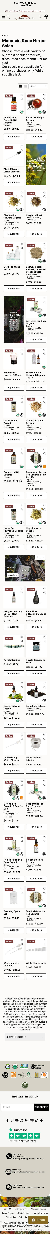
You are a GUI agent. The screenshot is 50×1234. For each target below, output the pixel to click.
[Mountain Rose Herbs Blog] (32, 1120)
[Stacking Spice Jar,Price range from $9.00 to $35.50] (14, 897)
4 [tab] (39, 579)
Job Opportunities (21, 1209)
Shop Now (12, 575)
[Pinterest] (12, 1120)
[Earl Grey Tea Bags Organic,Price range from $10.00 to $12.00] (36, 307)
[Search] (8, 17)
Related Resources (16, 1037)
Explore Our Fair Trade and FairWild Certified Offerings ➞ (25, 11)
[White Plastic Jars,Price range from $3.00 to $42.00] (36, 949)
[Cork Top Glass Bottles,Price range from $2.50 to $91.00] (14, 253)
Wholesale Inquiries (38, 1209)
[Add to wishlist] (22, 95)
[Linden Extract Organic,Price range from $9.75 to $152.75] (14, 692)
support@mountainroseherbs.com (28, 1172)
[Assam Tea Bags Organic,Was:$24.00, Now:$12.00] (36, 103)
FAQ (20, 1217)
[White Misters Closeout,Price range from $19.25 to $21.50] (14, 949)
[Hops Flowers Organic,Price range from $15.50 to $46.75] (36, 514)
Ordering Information (40, 1213)
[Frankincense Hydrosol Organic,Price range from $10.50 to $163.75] (36, 358)
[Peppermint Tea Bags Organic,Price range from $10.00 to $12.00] (36, 789)
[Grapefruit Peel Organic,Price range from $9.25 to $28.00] (36, 406)
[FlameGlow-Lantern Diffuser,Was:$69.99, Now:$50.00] (14, 358)
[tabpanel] (25, 568)
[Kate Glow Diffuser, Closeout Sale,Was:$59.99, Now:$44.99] (36, 597)
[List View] (25, 86)
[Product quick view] (22, 99)
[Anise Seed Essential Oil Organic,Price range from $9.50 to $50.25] (14, 103)
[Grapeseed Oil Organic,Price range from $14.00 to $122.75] (14, 458)
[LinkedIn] (26, 1120)
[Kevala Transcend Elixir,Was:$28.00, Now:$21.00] (36, 646)
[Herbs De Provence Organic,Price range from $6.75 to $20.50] (14, 514)
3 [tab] (36, 579)
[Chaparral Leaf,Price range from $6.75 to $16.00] (36, 201)
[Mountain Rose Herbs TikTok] (36, 1120)
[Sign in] (40, 17)
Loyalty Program (8, 1213)
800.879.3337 (19, 1156)
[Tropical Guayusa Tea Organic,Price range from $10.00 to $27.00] (36, 897)
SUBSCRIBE (41, 1107)
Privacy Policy (11, 1217)
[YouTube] (17, 1120)
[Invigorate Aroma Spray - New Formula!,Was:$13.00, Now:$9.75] (14, 597)
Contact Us (8, 1209)
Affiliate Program (23, 1213)
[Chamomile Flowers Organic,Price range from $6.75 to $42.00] (14, 201)
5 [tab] (43, 579)
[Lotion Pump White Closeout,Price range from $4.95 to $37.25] (14, 743)
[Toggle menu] (3, 17)
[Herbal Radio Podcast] (41, 1120)
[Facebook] (7, 1120)
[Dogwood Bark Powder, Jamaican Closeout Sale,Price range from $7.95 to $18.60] (36, 253)
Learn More (25, 5)
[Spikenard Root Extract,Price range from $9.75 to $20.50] (36, 846)
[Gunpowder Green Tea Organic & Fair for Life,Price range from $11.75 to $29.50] (36, 458)
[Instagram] (21, 1120)
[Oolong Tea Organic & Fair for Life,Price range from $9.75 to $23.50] (14, 789)
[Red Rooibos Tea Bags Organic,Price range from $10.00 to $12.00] (14, 846)
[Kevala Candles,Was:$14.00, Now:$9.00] (14, 646)
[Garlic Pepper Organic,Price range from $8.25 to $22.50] (14, 406)
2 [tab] (32, 579)
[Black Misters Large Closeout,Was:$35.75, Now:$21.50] (14, 155)
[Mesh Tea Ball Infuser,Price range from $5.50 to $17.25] (36, 743)
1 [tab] (29, 579)
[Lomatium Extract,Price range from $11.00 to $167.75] (36, 692)
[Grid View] (20, 86)
